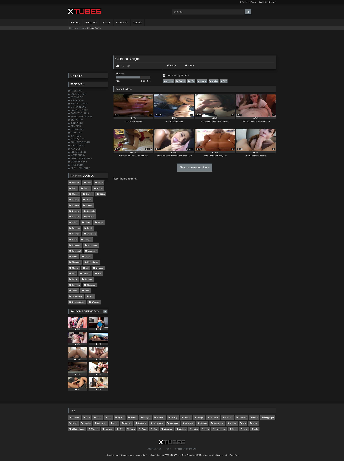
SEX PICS (75, 126)
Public (74, 279)
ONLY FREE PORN (80, 142)
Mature (75, 268)
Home (71, 28)
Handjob (87, 239)
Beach (86, 188)
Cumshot (90, 217)
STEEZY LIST (77, 139)
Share (190, 65)
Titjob (234, 429)
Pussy (144, 429)
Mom (254, 423)
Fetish (89, 228)
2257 (168, 449)
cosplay (174, 417)
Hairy (74, 239)
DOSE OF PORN (78, 94)
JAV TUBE (75, 136)
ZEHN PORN (77, 129)
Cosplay (75, 211)
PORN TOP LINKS (79, 113)
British (102, 194)
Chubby (75, 205)
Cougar (187, 417)
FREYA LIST (76, 97)
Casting (75, 200)
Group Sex (91, 234)
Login (261, 2)
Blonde (75, 194)
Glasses (87, 423)
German (75, 234)
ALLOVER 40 (77, 100)
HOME (76, 23)
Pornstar (86, 273)
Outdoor (99, 268)
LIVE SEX (137, 23)
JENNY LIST (76, 123)
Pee (74, 273)
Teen (87, 291)
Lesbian (88, 256)
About (173, 65)
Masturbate (218, 423)
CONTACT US (154, 449)
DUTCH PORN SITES (81, 158)
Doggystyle (269, 417)
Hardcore (76, 245)
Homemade (92, 245)
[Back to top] (336, 453)
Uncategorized (78, 302)
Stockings (91, 285)
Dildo (255, 417)
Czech (75, 222)
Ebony (87, 222)
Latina (74, 256)
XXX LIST (75, 149)
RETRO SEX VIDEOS (81, 116)
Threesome (77, 296)
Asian (100, 183)
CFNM (89, 200)
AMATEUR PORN (79, 104)
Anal (89, 183)
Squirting (76, 285)
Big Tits (99, 188)
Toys (91, 296)
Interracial (76, 251)
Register (272, 2)
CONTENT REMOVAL (186, 449)
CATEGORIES (91, 23)
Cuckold (75, 217)
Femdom (76, 228)
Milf (87, 268)
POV (192, 81)
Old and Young (78, 429)
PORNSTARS (122, 23)
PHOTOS (106, 23)
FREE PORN (76, 165)
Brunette (160, 417)
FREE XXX (76, 91)
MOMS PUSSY (77, 155)
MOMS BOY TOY (78, 162)
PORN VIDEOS (78, 152)
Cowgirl (200, 417)
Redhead (88, 279)
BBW (74, 188)
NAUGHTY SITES (79, 110)
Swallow (182, 429)
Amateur (80, 28)
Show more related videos (195, 167)
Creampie (90, 211)
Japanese (92, 251)
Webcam (95, 302)
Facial (100, 222)
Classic (89, 205)
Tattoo (74, 291)
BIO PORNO (76, 120)
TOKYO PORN (77, 145)
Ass (109, 417)
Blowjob (182, 81)
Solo (155, 429)
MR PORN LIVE (78, 107)
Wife (256, 429)
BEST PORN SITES (80, 168)
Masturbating (92, 262)
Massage (76, 262)
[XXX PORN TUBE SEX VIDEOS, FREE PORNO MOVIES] (84, 11)
